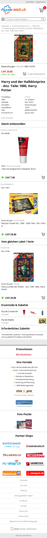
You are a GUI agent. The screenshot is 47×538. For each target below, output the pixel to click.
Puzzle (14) (5, 247)
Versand (23, 485)
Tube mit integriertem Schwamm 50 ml (18, 168)
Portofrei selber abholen (24, 395)
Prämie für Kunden (24, 406)
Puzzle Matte (19, 220)
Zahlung (23, 490)
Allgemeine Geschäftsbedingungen (23, 521)
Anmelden (30, 2)
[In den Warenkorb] (43, 177)
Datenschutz (24, 516)
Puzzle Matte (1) (7, 184)
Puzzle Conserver (14, 166)
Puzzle (20, 66)
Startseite (23, 480)
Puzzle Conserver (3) (9, 130)
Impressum (23, 511)
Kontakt (23, 506)
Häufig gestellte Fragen (23, 495)
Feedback (23, 501)
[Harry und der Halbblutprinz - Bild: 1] (23, 48)
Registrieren (41, 2)
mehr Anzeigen (7, 118)
